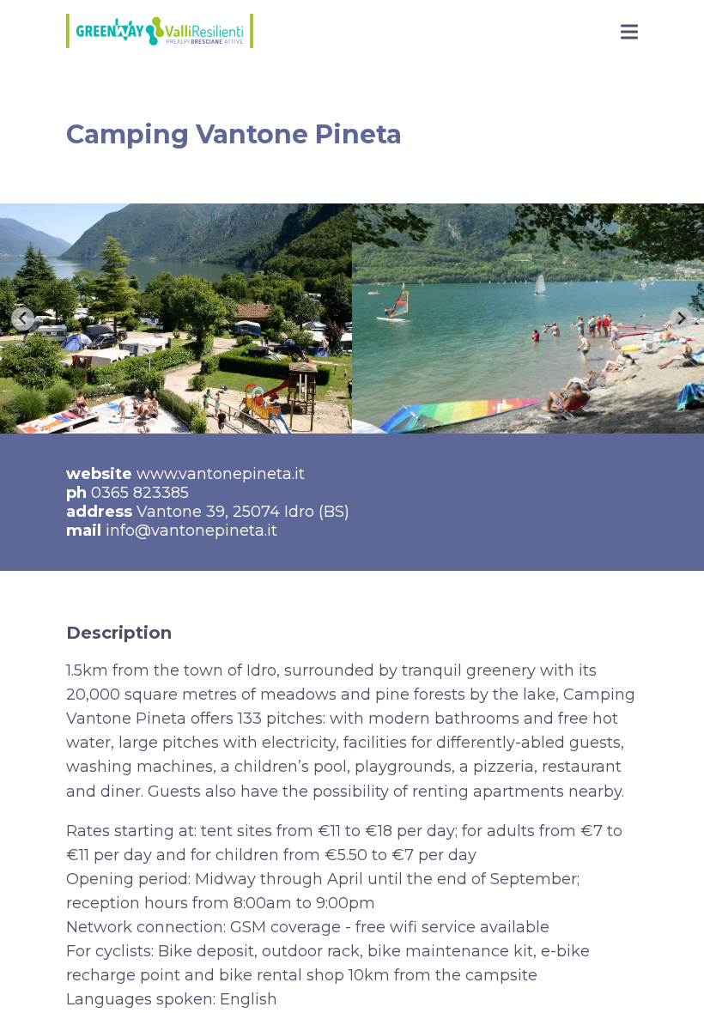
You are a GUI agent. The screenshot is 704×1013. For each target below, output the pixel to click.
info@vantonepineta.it (191, 530)
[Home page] (159, 33)
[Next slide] (681, 319)
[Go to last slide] (22, 319)
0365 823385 (140, 492)
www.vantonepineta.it (221, 473)
